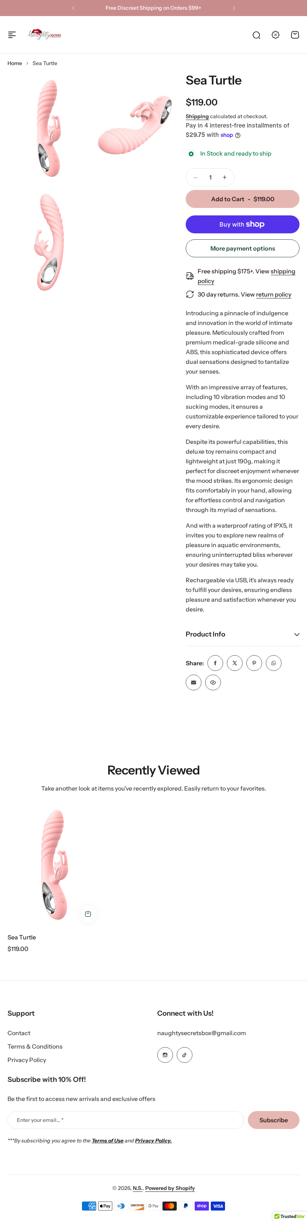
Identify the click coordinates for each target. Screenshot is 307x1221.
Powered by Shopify (170, 1188)
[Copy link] (213, 682)
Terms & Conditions (35, 1046)
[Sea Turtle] (54, 865)
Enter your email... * (40, 1120)
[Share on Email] (193, 682)
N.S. (138, 1188)
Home (14, 63)
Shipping (197, 116)
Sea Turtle (21, 937)
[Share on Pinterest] (254, 663)
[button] (73, 8)
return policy (273, 294)
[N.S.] (45, 34)
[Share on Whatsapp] (274, 663)
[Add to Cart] (88, 914)
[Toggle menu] (12, 35)
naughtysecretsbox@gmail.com (201, 1033)
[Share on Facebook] (215, 663)
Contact (18, 1033)
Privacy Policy (26, 1060)
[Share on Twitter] (235, 663)
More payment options (242, 248)
